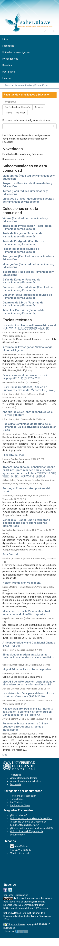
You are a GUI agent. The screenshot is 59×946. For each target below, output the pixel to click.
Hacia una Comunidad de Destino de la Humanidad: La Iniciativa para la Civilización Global (29, 426)
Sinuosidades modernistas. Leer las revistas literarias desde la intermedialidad (29, 656)
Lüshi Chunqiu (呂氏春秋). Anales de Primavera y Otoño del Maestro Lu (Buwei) (28, 388)
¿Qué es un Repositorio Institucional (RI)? (31, 828)
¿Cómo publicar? (18, 815)
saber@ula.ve (21, 846)
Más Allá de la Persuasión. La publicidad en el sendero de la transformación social (29, 683)
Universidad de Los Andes (16, 916)
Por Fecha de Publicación (23, 796)
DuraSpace (9, 928)
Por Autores (16, 799)
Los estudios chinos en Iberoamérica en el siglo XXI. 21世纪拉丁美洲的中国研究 (29, 327)
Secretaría (15, 784)
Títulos (8, 112)
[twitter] (10, 889)
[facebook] (5, 889)
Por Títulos (16, 802)
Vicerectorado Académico (23, 778)
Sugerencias (21, 895)
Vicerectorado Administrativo (25, 781)
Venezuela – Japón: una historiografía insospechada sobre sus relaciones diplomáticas (26, 522)
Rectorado (15, 774)
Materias (21, 112)
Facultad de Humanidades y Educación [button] (25, 85)
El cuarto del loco (13, 455)
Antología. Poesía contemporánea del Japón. (26, 490)
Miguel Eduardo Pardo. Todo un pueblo (26, 669)
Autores (39, 107)
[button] (45, 31)
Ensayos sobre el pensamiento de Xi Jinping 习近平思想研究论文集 (25, 377)
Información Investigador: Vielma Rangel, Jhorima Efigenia (28, 348)
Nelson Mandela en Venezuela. (21, 582)
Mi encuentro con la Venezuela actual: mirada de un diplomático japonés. (26, 613)
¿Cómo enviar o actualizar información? (31, 818)
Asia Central (10, 554)
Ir (53, 126)
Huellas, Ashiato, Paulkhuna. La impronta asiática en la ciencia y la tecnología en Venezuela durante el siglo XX (27, 711)
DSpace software (16, 924)
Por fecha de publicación (17, 107)
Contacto (8, 895)
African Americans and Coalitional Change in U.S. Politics (28, 644)
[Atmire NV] (21, 931)
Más (4, 754)
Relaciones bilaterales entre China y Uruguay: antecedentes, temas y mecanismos (25, 726)
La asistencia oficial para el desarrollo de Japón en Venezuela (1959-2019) (28, 695)
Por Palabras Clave (20, 805)
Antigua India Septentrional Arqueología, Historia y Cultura (27, 413)
